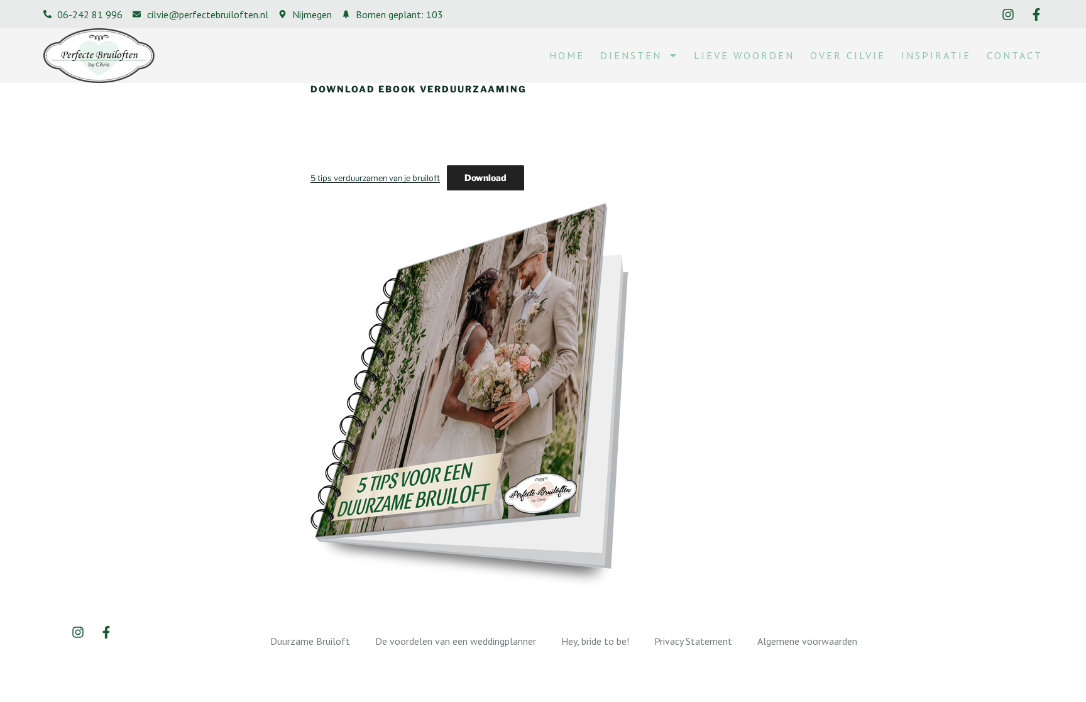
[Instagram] (1008, 14)
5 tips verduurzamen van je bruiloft (375, 178)
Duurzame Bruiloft (310, 641)
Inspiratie (936, 55)
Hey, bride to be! (595, 641)
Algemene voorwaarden (807, 641)
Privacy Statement (693, 641)
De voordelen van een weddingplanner (455, 641)
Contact (1015, 55)
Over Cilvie (848, 55)
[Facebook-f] (1036, 14)
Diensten (631, 55)
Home (566, 55)
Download (485, 177)
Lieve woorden (744, 55)
